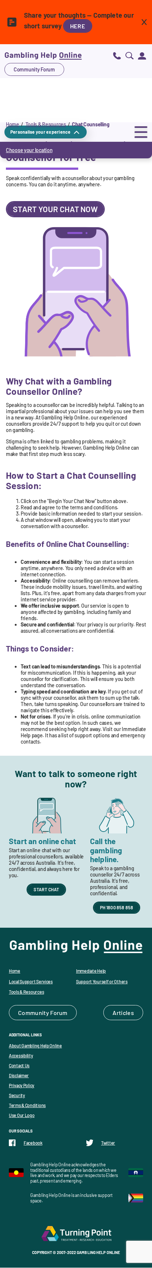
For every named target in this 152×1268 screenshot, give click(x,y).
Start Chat (46, 889)
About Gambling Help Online (35, 1045)
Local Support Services (31, 981)
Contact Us (19, 1065)
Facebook (33, 1142)
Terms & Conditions (27, 1105)
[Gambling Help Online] (43, 55)
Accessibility (21, 1055)
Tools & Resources (45, 124)
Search (129, 55)
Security (17, 1095)
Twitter (108, 1142)
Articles (123, 1012)
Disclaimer (19, 1075)
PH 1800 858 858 (117, 907)
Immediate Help (91, 970)
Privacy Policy (21, 1085)
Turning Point (76, 1233)
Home (12, 124)
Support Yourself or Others (102, 981)
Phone (117, 55)
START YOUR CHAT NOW (55, 209)
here (77, 25)
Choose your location (29, 150)
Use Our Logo (22, 1115)
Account (142, 55)
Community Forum (34, 69)
